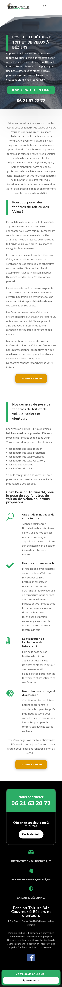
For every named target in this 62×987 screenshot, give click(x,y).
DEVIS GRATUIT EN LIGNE (31, 90)
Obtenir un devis (31, 378)
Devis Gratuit (31, 834)
